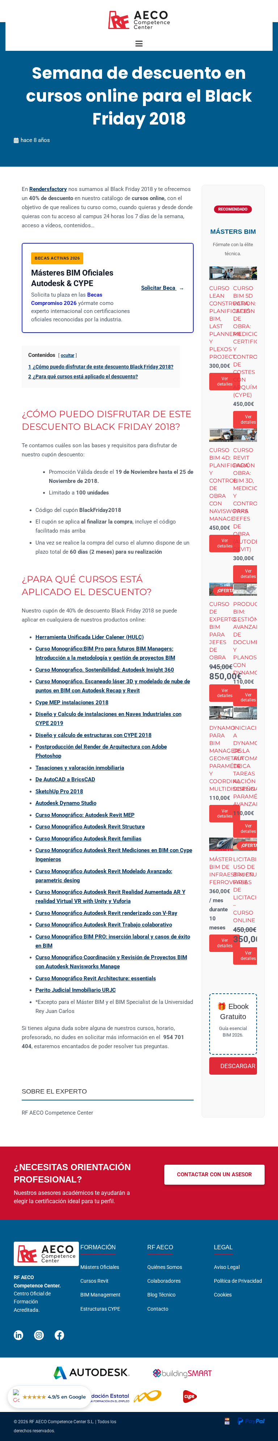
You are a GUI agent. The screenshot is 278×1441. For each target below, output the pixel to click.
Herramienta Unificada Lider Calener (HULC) (89, 637)
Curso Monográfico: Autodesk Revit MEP (85, 815)
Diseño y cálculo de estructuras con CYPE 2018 (93, 735)
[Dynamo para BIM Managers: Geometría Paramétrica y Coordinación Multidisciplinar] (221, 713)
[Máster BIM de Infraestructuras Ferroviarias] (221, 844)
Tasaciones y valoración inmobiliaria (79, 768)
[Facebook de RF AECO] (59, 1332)
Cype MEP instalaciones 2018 (72, 702)
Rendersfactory (48, 189)
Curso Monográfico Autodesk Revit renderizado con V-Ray (106, 913)
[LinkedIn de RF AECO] (19, 1332)
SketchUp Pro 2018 (59, 791)
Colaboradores (164, 1281)
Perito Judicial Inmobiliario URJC (75, 990)
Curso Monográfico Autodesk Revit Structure (90, 826)
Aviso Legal (227, 1267)
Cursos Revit (94, 1281)
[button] (139, 43)
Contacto (157, 1309)
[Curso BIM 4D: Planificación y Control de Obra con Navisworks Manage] (221, 435)
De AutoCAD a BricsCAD (65, 779)
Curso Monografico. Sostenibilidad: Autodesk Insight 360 (104, 670)
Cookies (223, 1295)
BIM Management (100, 1295)
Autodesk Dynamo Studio (65, 803)
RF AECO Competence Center (57, 1113)
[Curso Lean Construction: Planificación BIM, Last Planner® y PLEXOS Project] (221, 273)
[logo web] (139, 20)
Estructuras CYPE (100, 1309)
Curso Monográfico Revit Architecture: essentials (95, 978)
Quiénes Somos (164, 1267)
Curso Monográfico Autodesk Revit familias (88, 838)
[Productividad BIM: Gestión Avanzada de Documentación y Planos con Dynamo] (245, 589)
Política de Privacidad (238, 1281)
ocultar (67, 355)
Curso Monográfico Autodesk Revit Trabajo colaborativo (103, 924)
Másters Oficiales (99, 1267)
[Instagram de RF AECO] (39, 1332)
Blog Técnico (161, 1295)
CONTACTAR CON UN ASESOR (214, 1174)
